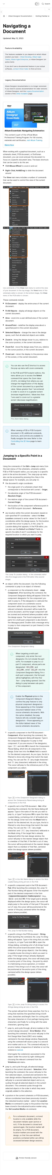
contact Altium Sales (20, 69)
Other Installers (22, 94)
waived (20, 1050)
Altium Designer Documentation (20, 16)
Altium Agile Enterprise (19, 59)
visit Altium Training (34, 140)
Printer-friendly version (28, 1158)
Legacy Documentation (35, 91)
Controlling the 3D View (20, 441)
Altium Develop (25, 57)
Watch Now (9, 145)
